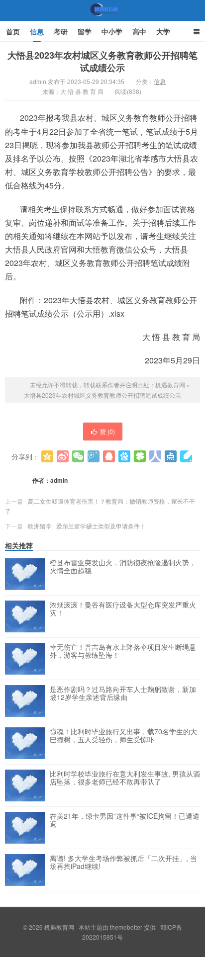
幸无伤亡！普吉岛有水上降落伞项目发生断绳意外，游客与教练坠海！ (123, 651)
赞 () (107, 431)
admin (59, 480)
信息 (37, 31)
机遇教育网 (102, 19)
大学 (163, 31)
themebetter (126, 927)
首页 (13, 31)
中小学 (112, 31)
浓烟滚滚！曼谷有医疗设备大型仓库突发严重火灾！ (123, 609)
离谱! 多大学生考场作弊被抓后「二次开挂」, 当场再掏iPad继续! (123, 862)
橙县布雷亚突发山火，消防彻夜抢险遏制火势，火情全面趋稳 (123, 566)
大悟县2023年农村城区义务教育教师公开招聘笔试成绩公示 (102, 61)
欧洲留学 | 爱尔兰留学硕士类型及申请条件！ (87, 526)
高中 (139, 31)
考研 (61, 31)
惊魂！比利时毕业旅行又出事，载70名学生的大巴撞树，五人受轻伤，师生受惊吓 (123, 735)
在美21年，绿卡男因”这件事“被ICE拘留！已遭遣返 (125, 820)
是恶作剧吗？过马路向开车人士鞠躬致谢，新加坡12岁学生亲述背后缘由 (123, 693)
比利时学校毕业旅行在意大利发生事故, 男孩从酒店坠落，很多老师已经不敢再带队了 (125, 778)
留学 (85, 31)
